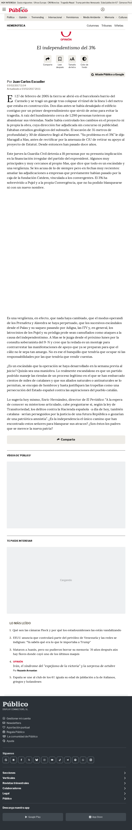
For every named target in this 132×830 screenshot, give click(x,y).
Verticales (9, 778)
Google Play (34, 817)
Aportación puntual (18, 727)
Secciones (9, 772)
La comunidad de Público (22, 736)
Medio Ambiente (91, 17)
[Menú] (4, 9)
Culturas (123, 17)
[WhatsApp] (83, 760)
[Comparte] (48, 59)
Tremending (37, 17)
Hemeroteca (16, 25)
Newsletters (13, 723)
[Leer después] (60, 59)
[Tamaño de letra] (72, 59)
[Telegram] (67, 760)
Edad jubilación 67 (109, 2)
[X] (29, 760)
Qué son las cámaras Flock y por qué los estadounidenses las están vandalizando (67, 630)
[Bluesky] (36, 760)
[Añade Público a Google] (6, 760)
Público (15, 704)
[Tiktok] (60, 760)
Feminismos (72, 17)
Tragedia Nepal (67, 2)
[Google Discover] (13, 760)
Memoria (109, 17)
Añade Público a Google (109, 74)
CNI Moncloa (53, 2)
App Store (97, 817)
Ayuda (10, 741)
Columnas (93, 25)
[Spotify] (75, 760)
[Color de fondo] (84, 59)
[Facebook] (21, 760)
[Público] (60, 9)
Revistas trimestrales (16, 783)
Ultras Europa (40, 2)
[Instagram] (44, 760)
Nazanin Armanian (27, 670)
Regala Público (15, 732)
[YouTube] (52, 760)
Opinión (23, 17)
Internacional (55, 17)
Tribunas (106, 25)
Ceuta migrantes (24, 2)
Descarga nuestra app (16, 807)
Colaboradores (12, 788)
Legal (6, 793)
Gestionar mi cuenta (18, 718)
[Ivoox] (91, 760)
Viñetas (118, 25)
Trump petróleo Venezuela (88, 2)
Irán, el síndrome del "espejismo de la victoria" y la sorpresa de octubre (64, 666)
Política (10, 17)
